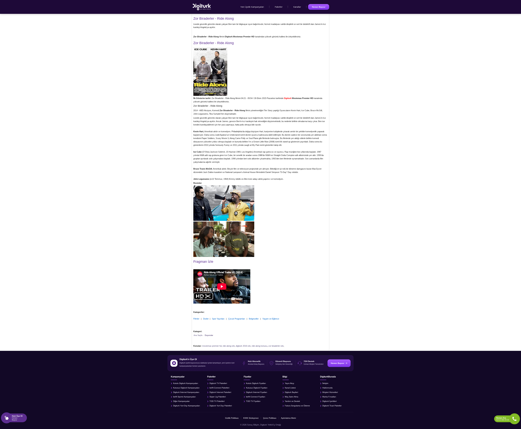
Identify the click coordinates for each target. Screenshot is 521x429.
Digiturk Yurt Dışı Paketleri (220, 405)
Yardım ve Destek (292, 401)
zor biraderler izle (276, 346)
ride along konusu (259, 346)
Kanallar (297, 7)
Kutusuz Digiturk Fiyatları (256, 388)
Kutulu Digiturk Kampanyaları (185, 383)
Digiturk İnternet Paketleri (220, 392)
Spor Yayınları (218, 319)
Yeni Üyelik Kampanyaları (252, 7)
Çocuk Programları (236, 319)
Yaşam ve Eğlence (270, 319)
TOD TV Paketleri (217, 401)
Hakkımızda (327, 388)
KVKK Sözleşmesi (250, 418)
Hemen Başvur (318, 7)
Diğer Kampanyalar (181, 401)
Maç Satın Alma (291, 396)
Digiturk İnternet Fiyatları (256, 392)
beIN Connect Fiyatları (255, 396)
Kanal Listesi (290, 388)
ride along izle (229, 346)
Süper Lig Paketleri (217, 396)
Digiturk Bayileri (291, 392)
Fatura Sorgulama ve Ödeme (297, 405)
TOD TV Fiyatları (253, 401)
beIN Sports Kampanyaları (184, 396)
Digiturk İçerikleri (329, 401)
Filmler (196, 319)
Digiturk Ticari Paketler (332, 405)
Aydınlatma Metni (288, 418)
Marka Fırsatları (329, 396)
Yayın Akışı (289, 383)
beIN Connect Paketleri (219, 388)
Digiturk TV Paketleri (218, 383)
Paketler (278, 7)
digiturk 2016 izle (243, 346)
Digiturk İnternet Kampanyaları (186, 392)
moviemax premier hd (212, 346)
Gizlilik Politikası (232, 418)
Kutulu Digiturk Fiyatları (256, 383)
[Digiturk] (202, 7)
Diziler (206, 319)
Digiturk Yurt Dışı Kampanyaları (186, 405)
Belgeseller (254, 319)
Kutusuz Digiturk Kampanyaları (186, 388)
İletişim (325, 383)
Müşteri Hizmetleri (330, 392)
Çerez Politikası (269, 418)
